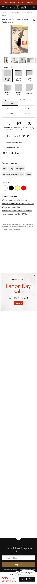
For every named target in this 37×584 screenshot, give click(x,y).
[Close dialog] (34, 275)
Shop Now (18, 303)
